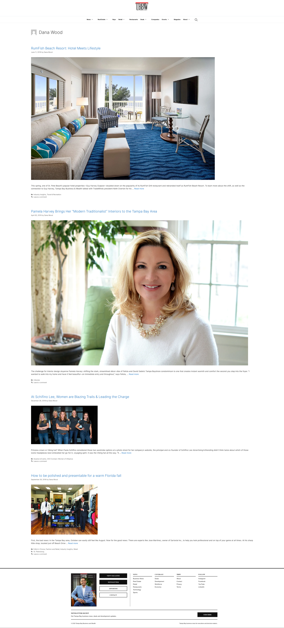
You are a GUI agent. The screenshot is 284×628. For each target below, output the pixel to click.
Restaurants (133, 19)
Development (159, 581)
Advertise (113, 588)
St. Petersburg (39, 551)
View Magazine (113, 576)
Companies (155, 19)
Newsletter (113, 582)
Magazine (177, 19)
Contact (113, 595)
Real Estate (101, 19)
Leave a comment (40, 197)
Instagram (201, 578)
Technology (137, 590)
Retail (120, 19)
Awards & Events (40, 459)
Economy (158, 587)
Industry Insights (40, 194)
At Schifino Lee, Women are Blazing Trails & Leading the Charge (80, 397)
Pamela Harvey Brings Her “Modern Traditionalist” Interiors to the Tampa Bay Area (94, 211)
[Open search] (195, 19)
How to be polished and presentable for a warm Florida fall (76, 476)
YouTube (201, 584)
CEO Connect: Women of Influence (60, 459)
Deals (142, 19)
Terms (179, 587)
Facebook (201, 581)
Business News (138, 578)
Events (164, 19)
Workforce (158, 584)
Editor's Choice (39, 549)
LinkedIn (201, 587)
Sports (135, 592)
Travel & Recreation (54, 194)
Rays (114, 19)
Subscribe (207, 615)
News (89, 19)
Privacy (179, 584)
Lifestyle (37, 380)
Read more (139, 189)
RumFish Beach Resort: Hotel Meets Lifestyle (66, 48)
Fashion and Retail (52, 549)
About (185, 19)
